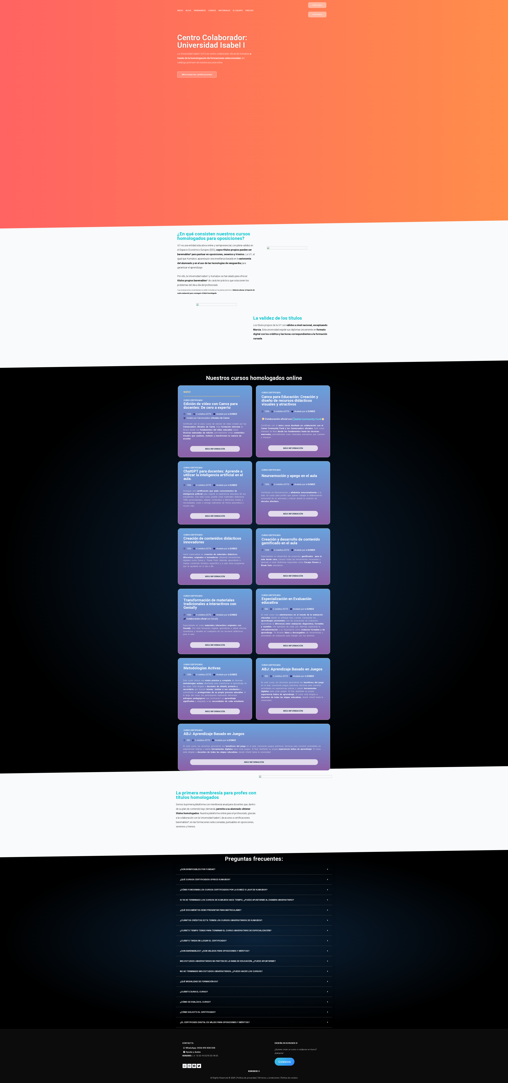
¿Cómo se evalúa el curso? (195, 1001)
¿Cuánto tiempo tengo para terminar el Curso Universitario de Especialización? (225, 930)
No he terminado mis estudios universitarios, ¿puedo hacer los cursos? (221, 971)
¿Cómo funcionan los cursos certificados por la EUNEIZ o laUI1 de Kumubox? (223, 889)
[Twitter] (199, 1066)
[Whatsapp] (184, 1066)
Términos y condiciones (268, 1078)
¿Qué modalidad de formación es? (199, 981)
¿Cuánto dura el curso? (194, 991)
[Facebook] (194, 1066)
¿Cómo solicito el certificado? (198, 1012)
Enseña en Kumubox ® (286, 1043)
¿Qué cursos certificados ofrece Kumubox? (205, 879)
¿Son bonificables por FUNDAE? (197, 869)
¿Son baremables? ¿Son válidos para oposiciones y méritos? (215, 950)
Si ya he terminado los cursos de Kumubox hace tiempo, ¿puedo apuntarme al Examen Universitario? (237, 899)
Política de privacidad (246, 1078)
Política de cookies (289, 1078)
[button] (317, 5)
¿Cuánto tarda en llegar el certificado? (203, 940)
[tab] (254, 869)
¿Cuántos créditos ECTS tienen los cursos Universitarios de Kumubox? (221, 920)
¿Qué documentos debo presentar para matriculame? (210, 910)
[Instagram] (189, 1066)
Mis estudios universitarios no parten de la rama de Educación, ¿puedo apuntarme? (228, 961)
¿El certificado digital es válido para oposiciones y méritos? (215, 1022)
